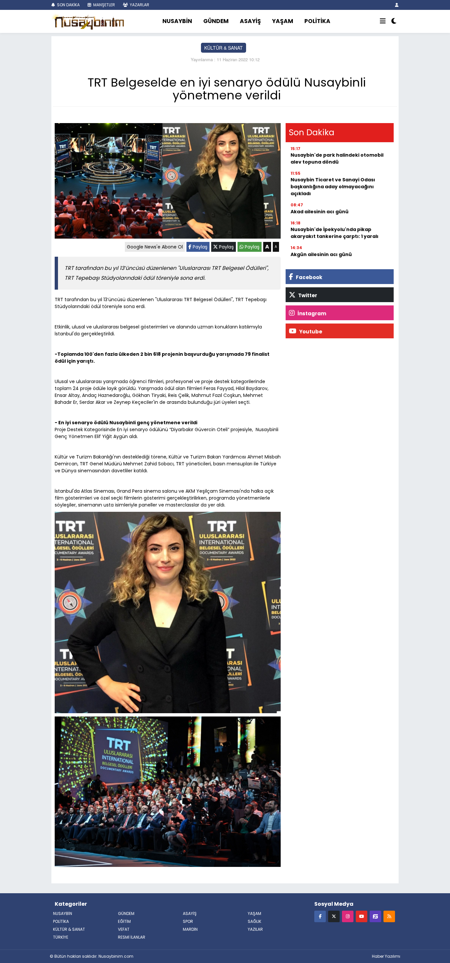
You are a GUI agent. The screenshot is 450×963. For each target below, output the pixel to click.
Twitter (307, 295)
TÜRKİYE (60, 937)
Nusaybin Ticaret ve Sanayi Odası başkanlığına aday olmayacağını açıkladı (333, 186)
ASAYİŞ (250, 21)
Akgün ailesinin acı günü (321, 254)
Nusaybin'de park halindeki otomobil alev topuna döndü (337, 158)
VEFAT (123, 929)
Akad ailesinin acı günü (320, 211)
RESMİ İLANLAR (131, 937)
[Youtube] (361, 916)
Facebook (308, 277)
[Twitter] (334, 916)
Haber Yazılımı (386, 956)
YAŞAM (282, 21)
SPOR (188, 921)
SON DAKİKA (68, 5)
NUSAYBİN (177, 21)
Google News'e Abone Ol (155, 247)
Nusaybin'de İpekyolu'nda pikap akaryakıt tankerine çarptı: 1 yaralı (335, 233)
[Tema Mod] (394, 21)
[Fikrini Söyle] (375, 916)
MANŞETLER (103, 5)
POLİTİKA (317, 21)
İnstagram (311, 313)
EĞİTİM (124, 921)
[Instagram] (347, 916)
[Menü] (383, 21)
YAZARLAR (139, 5)
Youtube (310, 331)
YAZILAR (255, 929)
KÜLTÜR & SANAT (223, 47)
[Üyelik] (397, 5)
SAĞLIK (254, 921)
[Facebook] (320, 916)
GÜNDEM (216, 21)
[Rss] (389, 916)
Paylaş (199, 247)
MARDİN (190, 929)
